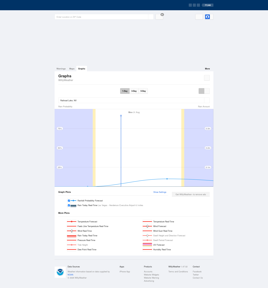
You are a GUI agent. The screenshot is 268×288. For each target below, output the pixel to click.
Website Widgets (151, 274)
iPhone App (125, 271)
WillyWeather (65, 80)
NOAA (70, 274)
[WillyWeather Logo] (69, 5)
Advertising (149, 280)
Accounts (148, 271)
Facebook (197, 271)
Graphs (81, 68)
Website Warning (151, 277)
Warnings (61, 68)
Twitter (196, 274)
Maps (71, 68)
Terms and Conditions (178, 271)
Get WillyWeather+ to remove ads (191, 194)
